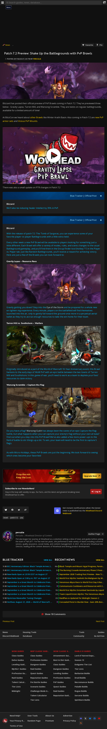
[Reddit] (19, 510)
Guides (101, 632)
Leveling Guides (19, 664)
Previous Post (8, 621)
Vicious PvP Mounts (27, 121)
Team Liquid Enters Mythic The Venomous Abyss (82, 594)
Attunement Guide (62, 655)
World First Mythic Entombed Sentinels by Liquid (82, 590)
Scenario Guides (37, 686)
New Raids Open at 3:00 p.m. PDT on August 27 (28, 578)
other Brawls (36, 117)
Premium (49, 720)
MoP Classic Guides (40, 651)
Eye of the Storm (55, 307)
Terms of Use (16, 726)
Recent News (65, 560)
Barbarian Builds (82, 673)
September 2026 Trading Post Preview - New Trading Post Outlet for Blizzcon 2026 (82, 574)
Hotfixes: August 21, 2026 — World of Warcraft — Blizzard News (29, 602)
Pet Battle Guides (38, 682)
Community (78, 636)
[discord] (57, 510)
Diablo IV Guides (83, 651)
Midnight (16, 691)
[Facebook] (12, 510)
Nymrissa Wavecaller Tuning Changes (24, 598)
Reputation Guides (39, 678)
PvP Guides (58, 682)
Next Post (100, 621)
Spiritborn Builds (82, 700)
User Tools (33, 715)
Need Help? (15, 715)
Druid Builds (80, 678)
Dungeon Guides (38, 664)
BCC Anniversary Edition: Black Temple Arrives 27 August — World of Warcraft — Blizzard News (29, 566)
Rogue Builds (81, 691)
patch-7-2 (14, 518)
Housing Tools (29, 632)
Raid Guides (17, 678)
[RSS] (81, 723)
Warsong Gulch (34, 430)
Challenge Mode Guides (40, 691)
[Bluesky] (6, 510)
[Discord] (81, 718)
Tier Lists (16, 686)
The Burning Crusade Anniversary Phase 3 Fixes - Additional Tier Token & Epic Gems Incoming (82, 570)
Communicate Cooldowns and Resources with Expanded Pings (82, 586)
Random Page (34, 720)
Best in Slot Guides (62, 660)
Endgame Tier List (83, 664)
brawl (6, 518)
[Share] (104, 2)
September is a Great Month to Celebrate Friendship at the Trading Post (29, 582)
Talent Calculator (19, 682)
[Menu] (2, 2)
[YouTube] (99, 718)
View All (48, 560)
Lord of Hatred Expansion (85, 655)
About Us (49, 715)
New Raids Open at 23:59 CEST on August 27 (27, 574)
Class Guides (18, 655)
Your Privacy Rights (18, 720)
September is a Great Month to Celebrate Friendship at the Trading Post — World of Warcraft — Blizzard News (29, 590)
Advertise (67, 715)
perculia (37, 59)
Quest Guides (36, 673)
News (7, 45)
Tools (81, 632)
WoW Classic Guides (62, 651)
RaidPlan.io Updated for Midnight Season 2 (79, 598)
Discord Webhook (11, 636)
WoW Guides (18, 651)
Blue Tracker (76, 195)
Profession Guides (19, 673)
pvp (21, 518)
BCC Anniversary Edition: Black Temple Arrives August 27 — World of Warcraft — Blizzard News (29, 570)
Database (27, 636)
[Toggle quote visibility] (101, 195)
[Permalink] (25, 510)
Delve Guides (18, 660)
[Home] (5, 722)
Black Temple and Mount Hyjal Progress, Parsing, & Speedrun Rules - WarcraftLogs (82, 566)
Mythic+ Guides (19, 669)
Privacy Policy (69, 720)
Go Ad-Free (99, 636)
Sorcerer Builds (82, 695)
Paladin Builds (81, 686)
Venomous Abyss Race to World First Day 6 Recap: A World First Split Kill (82, 582)
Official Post (91, 195)
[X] (85, 718)
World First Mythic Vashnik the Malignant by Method (82, 578)
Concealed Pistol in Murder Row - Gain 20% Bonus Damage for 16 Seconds (82, 602)
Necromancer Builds (84, 682)
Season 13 (79, 660)
